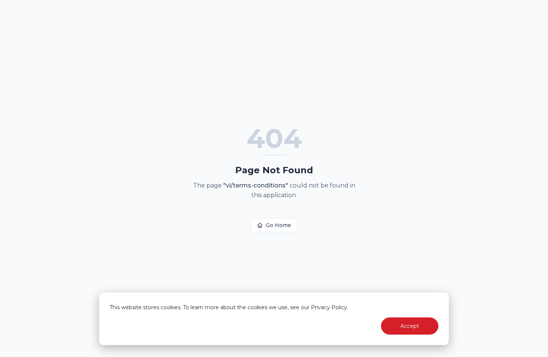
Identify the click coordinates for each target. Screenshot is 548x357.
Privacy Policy (329, 307)
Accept (409, 326)
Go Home (278, 225)
